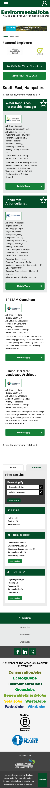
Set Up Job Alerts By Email (24, 76)
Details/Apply (23, 186)
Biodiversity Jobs (16, 556)
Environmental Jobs (17, 546)
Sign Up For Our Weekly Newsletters (24, 66)
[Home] (25, 13)
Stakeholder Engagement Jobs (21, 549)
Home (5, 37)
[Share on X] (32, 651)
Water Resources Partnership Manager (20, 105)
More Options (15, 561)
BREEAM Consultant (20, 300)
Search (13, 467)
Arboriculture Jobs (17, 552)
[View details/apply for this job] (13, 119)
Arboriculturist (15, 589)
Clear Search (14, 500)
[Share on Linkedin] (25, 651)
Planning (13, 583)
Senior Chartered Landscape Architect (20, 373)
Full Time (13, 518)
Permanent (14, 525)
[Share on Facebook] (17, 651)
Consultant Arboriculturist (16, 201)
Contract (13, 521)
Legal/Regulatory (16, 580)
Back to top (26, 618)
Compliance (14, 593)
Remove (41, 487)
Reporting (13, 586)
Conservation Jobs (17, 543)
